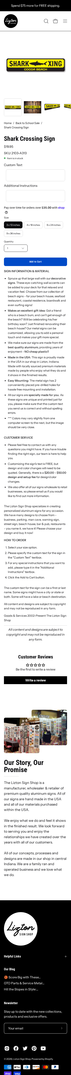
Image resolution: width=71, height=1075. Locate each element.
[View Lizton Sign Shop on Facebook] (16, 1048)
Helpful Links (12, 956)
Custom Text (13, 165)
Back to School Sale (28, 123)
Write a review (35, 680)
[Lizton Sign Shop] (11, 21)
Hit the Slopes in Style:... (21, 989)
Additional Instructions (20, 186)
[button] (46, 21)
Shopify (49, 1058)
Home (8, 123)
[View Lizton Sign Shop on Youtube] (43, 1048)
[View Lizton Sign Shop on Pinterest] (34, 1048)
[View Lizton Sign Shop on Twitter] (25, 1048)
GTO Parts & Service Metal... (24, 983)
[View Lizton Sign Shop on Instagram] (7, 1048)
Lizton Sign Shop (22, 1058)
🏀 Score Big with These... (22, 977)
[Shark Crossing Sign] (13, 107)
